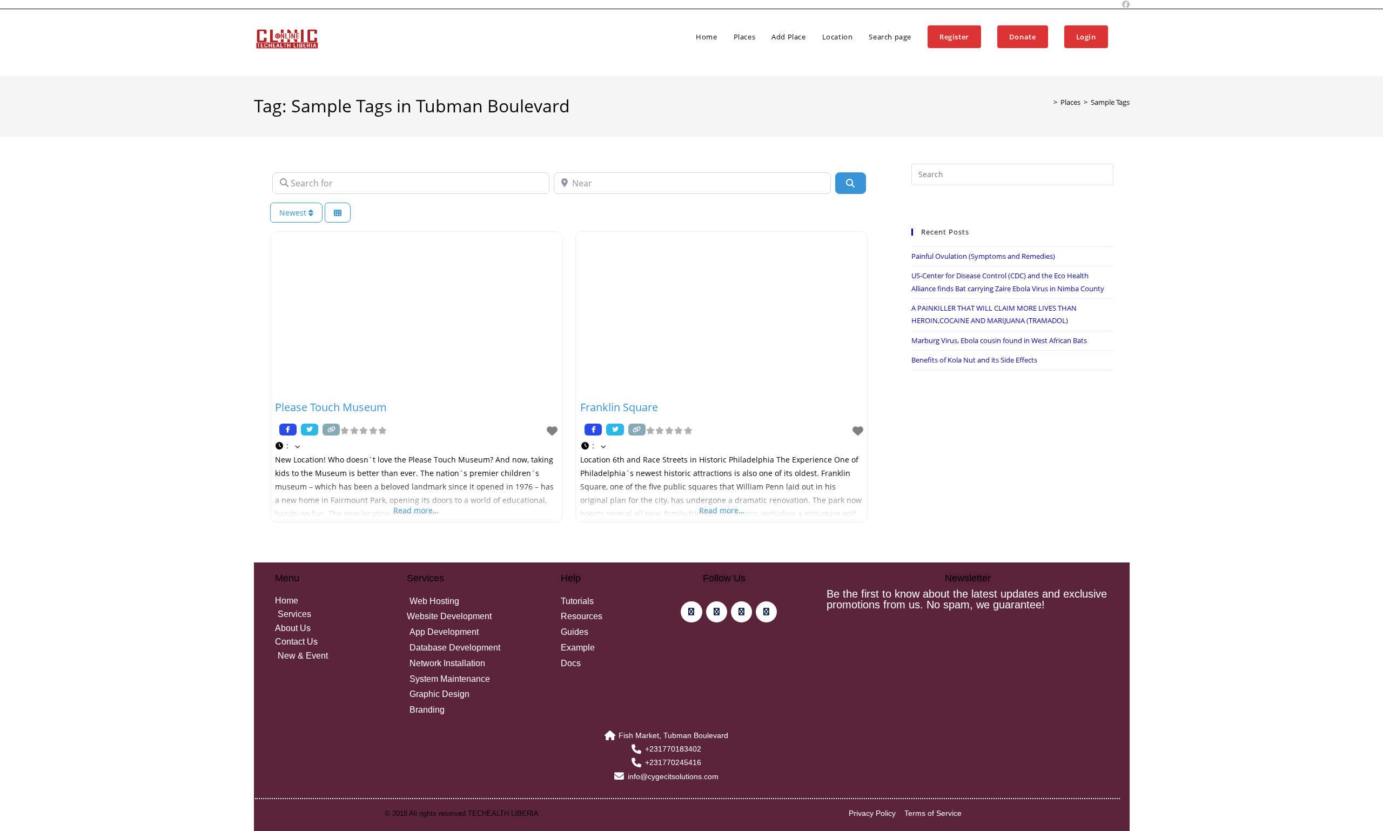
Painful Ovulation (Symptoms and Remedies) (983, 256)
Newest (293, 212)
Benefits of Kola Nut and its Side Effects (974, 360)
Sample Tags (1110, 102)
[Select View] (338, 213)
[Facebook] (691, 611)
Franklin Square (619, 407)
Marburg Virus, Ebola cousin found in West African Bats (999, 340)
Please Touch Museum (331, 407)
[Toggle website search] (1127, 36)
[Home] (1047, 102)
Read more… (416, 510)
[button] (416, 445)
